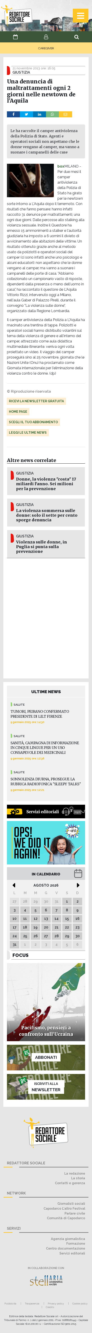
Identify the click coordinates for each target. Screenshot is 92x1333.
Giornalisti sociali (71, 1203)
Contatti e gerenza (70, 1183)
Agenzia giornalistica (68, 1239)
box (60, 166)
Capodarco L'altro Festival (64, 1208)
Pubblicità (10, 1303)
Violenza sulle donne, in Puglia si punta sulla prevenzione (41, 547)
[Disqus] (46, 617)
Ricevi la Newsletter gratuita (36, 401)
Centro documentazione (65, 1248)
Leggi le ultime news (28, 432)
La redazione (74, 1173)
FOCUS (21, 955)
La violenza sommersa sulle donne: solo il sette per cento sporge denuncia (46, 515)
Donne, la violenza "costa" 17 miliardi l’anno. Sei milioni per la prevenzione (46, 484)
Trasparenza (32, 1303)
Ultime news (46, 691)
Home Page (18, 411)
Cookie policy (80, 1303)
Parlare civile (75, 1213)
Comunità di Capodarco (66, 1218)
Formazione (75, 1243)
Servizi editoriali (72, 1253)
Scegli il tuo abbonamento (33, 422)
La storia (78, 1178)
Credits (50, 1307)
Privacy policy (56, 1303)
